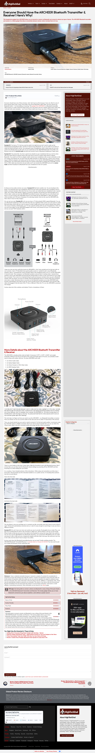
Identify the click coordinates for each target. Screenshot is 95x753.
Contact (58, 3)
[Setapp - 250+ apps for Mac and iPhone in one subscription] (77, 618)
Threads (36, 740)
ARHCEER (15, 74)
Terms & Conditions (45, 746)
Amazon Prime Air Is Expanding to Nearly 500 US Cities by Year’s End (77, 169)
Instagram (30, 740)
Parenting (17, 734)
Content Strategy (37, 727)
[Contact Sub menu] (61, 3)
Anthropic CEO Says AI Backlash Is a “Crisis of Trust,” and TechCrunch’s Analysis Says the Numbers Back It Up (69, 87)
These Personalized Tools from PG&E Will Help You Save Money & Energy (26, 636)
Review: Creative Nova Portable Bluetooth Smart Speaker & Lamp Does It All (27, 637)
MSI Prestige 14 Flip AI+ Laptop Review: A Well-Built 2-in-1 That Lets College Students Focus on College (80, 211)
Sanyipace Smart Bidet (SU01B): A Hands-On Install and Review (80, 125)
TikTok (46, 740)
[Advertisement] (32, 177)
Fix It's (24, 727)
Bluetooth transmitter (34, 74)
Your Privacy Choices (51, 751)
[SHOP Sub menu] (73, 3)
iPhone (34, 730)
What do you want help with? (12, 715)
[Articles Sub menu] (33, 3)
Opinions (29, 727)
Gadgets (67, 69)
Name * (6, 648)
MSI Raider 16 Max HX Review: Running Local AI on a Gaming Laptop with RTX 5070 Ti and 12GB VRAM (80, 149)
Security (23, 734)
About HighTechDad (77, 115)
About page (49, 700)
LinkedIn (18, 740)
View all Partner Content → (77, 221)
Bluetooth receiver (25, 74)
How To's (18, 727)
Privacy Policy (31, 746)
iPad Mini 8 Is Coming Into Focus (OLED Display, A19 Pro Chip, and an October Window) (77, 162)
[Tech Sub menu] (39, 3)
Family (43, 3)
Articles (30, 3)
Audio (52, 69)
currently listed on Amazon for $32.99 (38, 542)
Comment (7, 657)
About (65, 3)
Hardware (75, 69)
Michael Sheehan (8, 69)
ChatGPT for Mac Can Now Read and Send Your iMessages (17, 87)
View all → (88, 82)
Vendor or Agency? (29, 737)
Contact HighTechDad (17, 737)
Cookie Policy (37, 746)
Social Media (29, 734)
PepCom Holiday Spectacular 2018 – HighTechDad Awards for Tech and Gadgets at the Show (32, 634)
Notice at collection (39, 751)
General (71, 69)
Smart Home (18, 730)
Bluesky (41, 740)
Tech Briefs (52, 3)
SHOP (71, 3)
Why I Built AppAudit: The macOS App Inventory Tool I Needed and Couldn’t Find (79, 131)
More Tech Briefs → (77, 187)
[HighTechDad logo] (69, 711)
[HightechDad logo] (12, 3)
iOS (30, 730)
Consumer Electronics (61, 69)
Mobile (78, 69)
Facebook (23, 740)
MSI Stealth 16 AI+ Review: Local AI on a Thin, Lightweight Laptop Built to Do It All (80, 137)
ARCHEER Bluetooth (9, 74)
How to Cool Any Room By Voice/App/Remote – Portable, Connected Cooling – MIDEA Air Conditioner (80, 217)
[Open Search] (89, 3)
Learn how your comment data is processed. (36, 676)
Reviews (13, 727)
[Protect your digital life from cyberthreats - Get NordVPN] (77, 565)
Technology (86, 69)
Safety (36, 734)
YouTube (12, 740)
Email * (6, 653)
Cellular (55, 69)
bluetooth (20, 74)
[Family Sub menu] (46, 3)
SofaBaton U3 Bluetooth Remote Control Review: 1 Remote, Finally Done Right (79, 143)
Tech (37, 3)
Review (82, 69)
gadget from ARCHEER (38, 106)
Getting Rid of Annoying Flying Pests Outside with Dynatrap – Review (25, 633)
